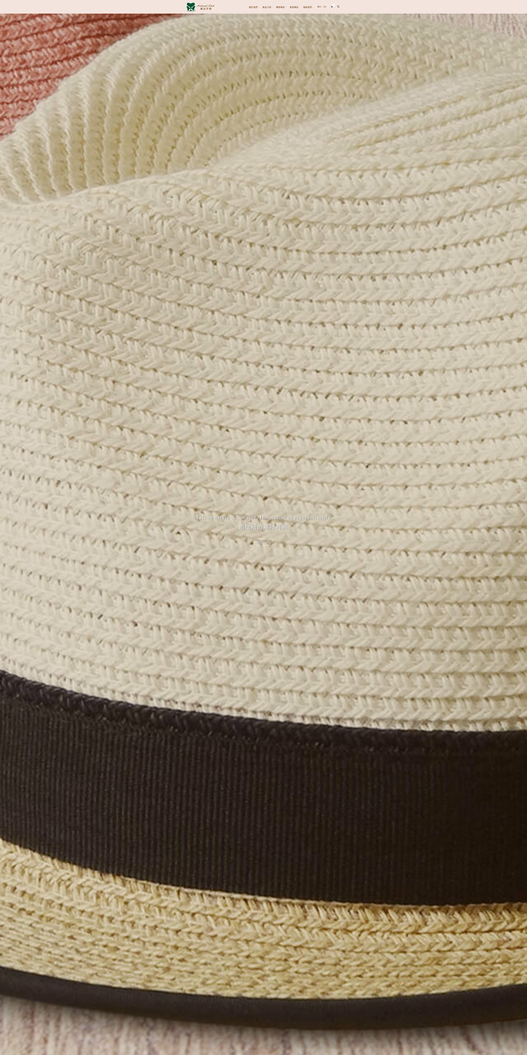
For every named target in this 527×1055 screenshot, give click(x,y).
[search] (339, 7)
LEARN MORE (263, 542)
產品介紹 (267, 7)
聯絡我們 (307, 7)
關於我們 (253, 7)
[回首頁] (200, 7)
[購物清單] (332, 6)
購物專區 (280, 7)
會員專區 (294, 7)
